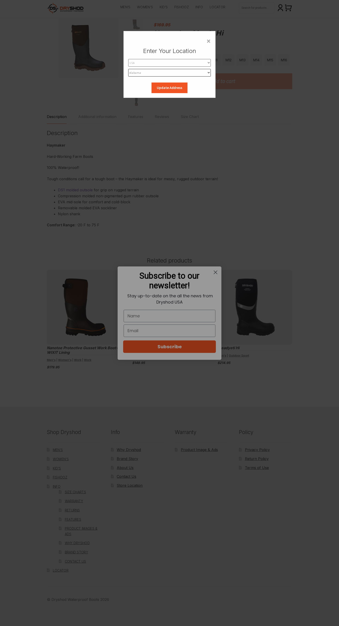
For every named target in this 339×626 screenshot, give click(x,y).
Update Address (169, 87)
